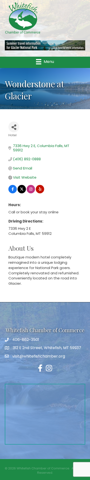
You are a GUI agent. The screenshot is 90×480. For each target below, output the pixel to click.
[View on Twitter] (22, 192)
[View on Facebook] (12, 192)
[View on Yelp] (40, 192)
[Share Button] (13, 127)
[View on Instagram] (31, 192)
